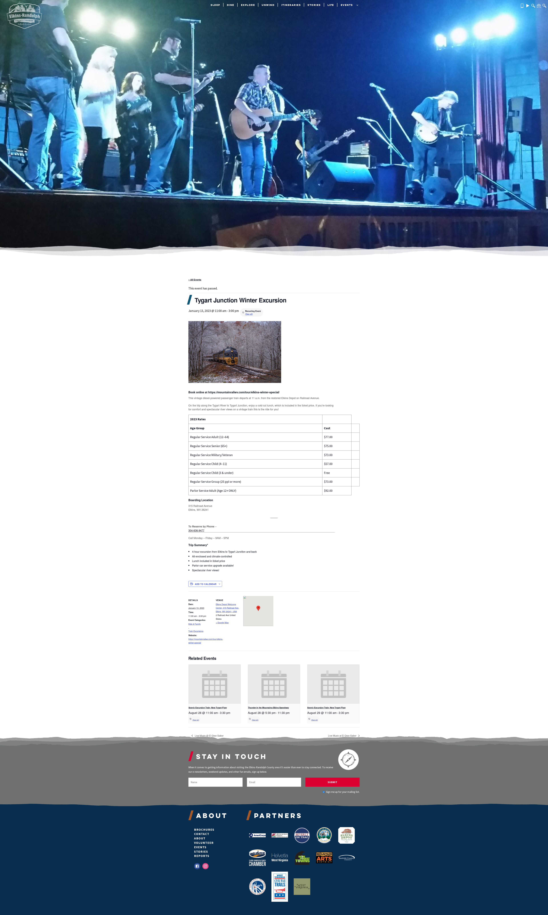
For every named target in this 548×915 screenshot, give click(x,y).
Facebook (197, 866)
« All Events (194, 279)
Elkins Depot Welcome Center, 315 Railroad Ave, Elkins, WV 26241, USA (227, 608)
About (200, 838)
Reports (201, 856)
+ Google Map (222, 622)
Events (347, 5)
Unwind (268, 5)
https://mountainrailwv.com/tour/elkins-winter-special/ (200, 641)
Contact (201, 834)
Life (331, 5)
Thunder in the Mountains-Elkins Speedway (268, 707)
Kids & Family (194, 624)
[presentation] (215, 684)
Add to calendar (205, 584)
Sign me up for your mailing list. (343, 791)
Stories (314, 5)
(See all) (249, 314)
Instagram (205, 866)
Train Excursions (195, 631)
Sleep (215, 5)
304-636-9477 (196, 530)
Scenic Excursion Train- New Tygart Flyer (208, 707)
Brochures (204, 830)
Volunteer (204, 843)
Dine (230, 5)
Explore (248, 5)
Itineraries (291, 5)
